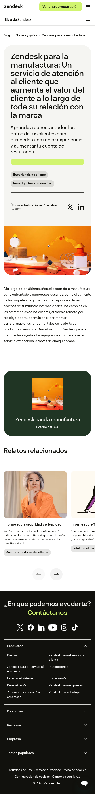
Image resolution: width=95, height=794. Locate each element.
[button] (43, 646)
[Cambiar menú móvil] (88, 7)
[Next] (56, 574)
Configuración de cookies (32, 776)
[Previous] (38, 574)
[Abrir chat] (84, 783)
